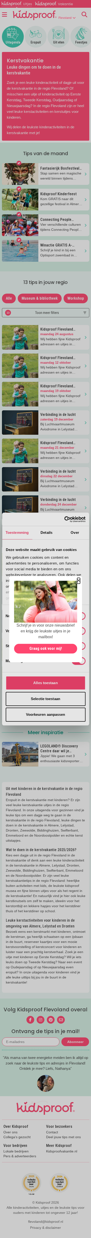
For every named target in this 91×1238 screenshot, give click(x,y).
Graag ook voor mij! (45, 648)
